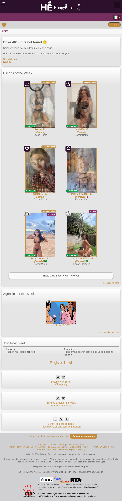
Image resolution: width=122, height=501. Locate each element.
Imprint (11, 447)
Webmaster (78, 444)
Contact (52, 444)
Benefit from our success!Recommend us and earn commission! (61, 425)
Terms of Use (23, 447)
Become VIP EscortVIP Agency (61, 383)
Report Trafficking (77, 449)
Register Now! (61, 363)
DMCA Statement (104, 447)
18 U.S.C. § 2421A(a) (58, 447)
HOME (5, 31)
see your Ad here (111, 283)
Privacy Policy (88, 447)
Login (114, 24)
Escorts (7, 61)
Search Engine (11, 59)
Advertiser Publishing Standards (52, 449)
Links (68, 444)
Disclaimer (75, 447)
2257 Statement (38, 447)
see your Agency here (109, 332)
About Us (42, 444)
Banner (61, 444)
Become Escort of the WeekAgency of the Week (61, 404)
